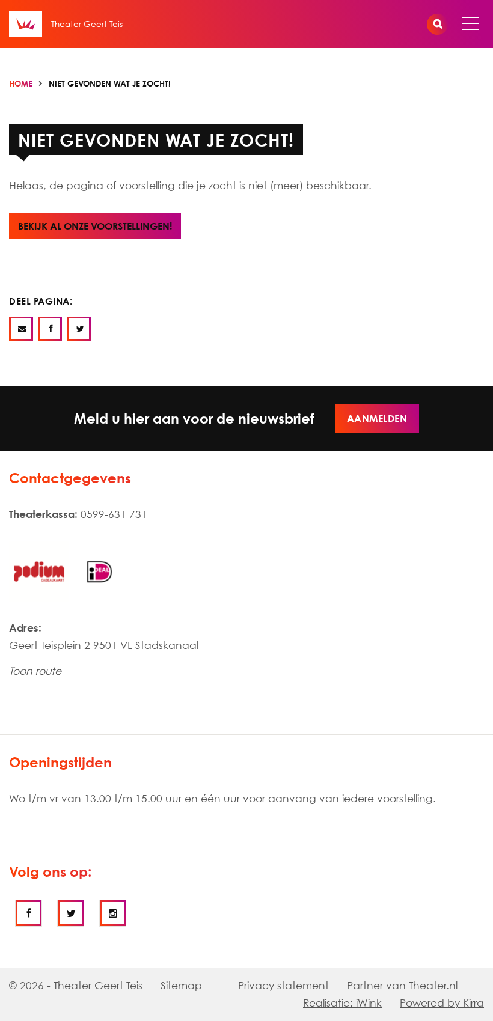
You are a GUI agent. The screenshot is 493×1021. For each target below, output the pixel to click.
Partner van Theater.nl (402, 985)
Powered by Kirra (442, 1002)
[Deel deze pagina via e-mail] (21, 328)
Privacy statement (283, 985)
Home (20, 83)
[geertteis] (70, 913)
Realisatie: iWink (342, 1002)
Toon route (35, 671)
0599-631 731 (114, 514)
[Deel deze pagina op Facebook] (50, 328)
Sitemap (181, 985)
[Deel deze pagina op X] (79, 328)
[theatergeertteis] (28, 913)
